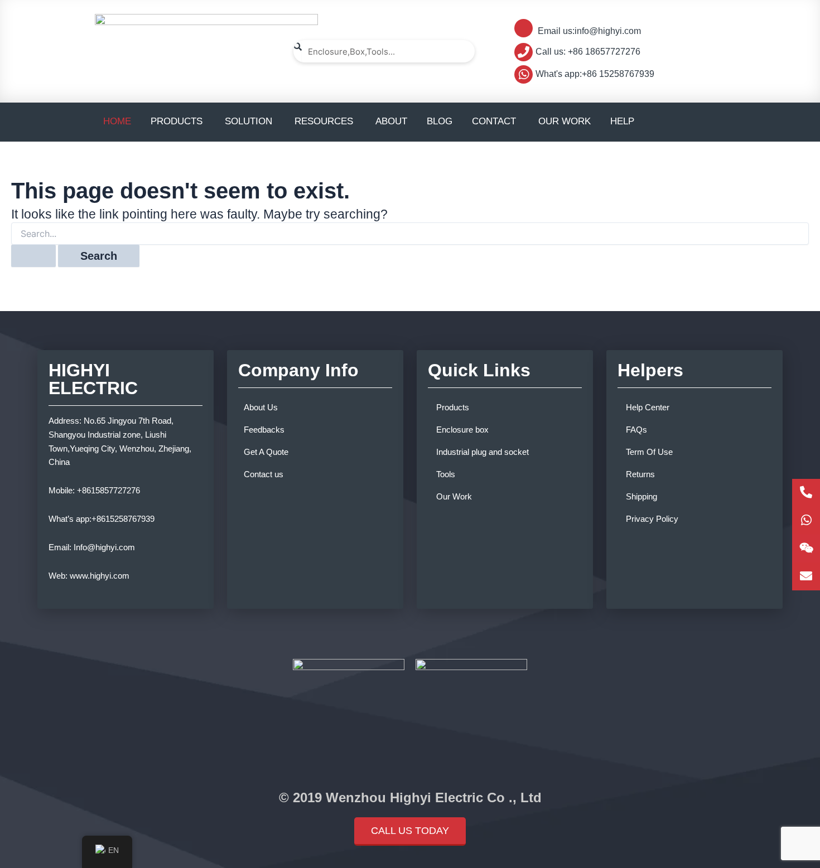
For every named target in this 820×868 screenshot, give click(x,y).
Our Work (454, 496)
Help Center (647, 407)
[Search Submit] (33, 256)
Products (452, 407)
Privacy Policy (652, 518)
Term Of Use (649, 452)
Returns (640, 474)
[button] (410, 831)
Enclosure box (462, 429)
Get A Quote (266, 452)
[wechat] (806, 548)
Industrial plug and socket (482, 452)
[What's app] (806, 521)
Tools (445, 474)
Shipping (641, 496)
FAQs (636, 429)
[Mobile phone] (806, 493)
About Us (261, 407)
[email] (806, 576)
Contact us (263, 474)
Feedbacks (264, 429)
